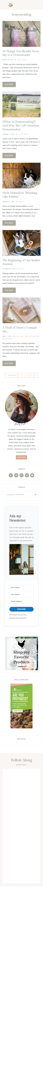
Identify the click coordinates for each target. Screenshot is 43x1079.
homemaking (34, 336)
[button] (21, 560)
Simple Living (7, 339)
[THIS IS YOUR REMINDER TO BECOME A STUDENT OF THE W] (21, 871)
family (26, 336)
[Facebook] (10, 475)
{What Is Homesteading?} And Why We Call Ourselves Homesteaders (20, 125)
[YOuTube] (32, 475)
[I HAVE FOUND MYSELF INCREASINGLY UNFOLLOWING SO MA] (21, 803)
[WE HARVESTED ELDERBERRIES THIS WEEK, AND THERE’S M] (21, 826)
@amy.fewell (21, 765)
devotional (19, 336)
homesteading (22, 60)
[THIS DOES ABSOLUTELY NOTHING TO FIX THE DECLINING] (21, 781)
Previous (11, 375)
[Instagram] (26, 475)
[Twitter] (16, 475)
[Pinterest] (21, 475)
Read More (9, 84)
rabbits (21, 201)
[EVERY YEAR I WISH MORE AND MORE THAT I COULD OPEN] (21, 848)
